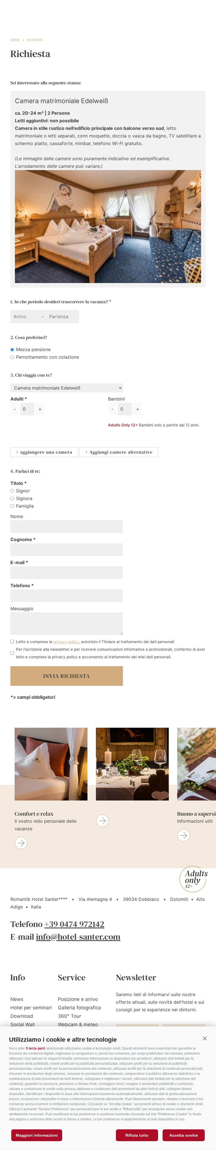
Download (21, 1016)
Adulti (16, 399)
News (16, 999)
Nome (16, 516)
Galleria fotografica (79, 1007)
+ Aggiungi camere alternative (118, 452)
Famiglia (25, 506)
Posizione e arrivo (78, 999)
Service (72, 977)
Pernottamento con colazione (47, 357)
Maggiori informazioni (37, 1135)
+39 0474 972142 (74, 924)
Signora (24, 498)
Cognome (21, 539)
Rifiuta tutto (136, 1135)
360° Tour (69, 1016)
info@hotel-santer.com (78, 936)
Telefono (20, 585)
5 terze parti (35, 1048)
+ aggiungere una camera (44, 452)
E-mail (18, 562)
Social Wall (22, 1024)
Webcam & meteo (78, 1024)
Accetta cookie (183, 1135)
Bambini (116, 399)
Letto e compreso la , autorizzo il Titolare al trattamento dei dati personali (95, 641)
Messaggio (21, 608)
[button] (204, 1038)
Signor (23, 491)
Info (17, 977)
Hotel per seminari (31, 1007)
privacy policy (66, 641)
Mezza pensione (33, 349)
